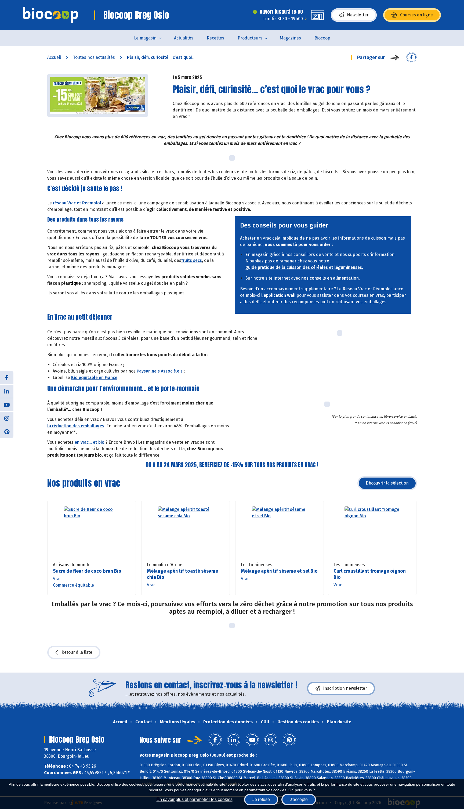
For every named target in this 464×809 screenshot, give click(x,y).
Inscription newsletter (345, 688)
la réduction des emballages (75, 425)
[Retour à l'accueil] (50, 15)
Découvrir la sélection (387, 483)
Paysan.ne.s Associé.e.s (160, 371)
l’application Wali (278, 295)
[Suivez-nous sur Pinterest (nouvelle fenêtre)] (6, 431)
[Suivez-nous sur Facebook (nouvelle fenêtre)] (6, 377)
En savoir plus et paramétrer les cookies (195, 799)
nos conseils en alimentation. (330, 278)
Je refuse (261, 799)
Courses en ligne (416, 14)
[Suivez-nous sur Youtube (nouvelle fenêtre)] (6, 404)
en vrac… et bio (89, 442)
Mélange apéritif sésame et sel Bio (279, 571)
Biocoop (322, 38)
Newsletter (358, 14)
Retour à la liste (76, 652)
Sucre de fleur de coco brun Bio (87, 571)
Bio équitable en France (94, 377)
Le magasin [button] (145, 38)
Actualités (183, 38)
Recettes (215, 38)
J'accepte (299, 799)
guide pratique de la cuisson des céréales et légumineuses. (304, 267)
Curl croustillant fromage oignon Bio (370, 574)
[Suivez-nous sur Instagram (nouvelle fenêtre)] (6, 418)
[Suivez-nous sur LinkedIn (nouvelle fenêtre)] (6, 391)
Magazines (290, 38)
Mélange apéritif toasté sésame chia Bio (182, 574)
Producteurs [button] (250, 38)
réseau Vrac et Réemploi (77, 202)
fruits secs (191, 260)
